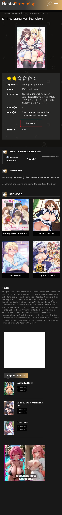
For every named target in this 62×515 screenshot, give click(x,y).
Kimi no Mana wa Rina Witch (35, 13)
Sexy (16, 320)
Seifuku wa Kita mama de (30, 404)
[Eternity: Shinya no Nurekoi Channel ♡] (15, 214)
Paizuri (14, 317)
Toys (49, 320)
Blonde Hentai (47, 294)
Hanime (22, 302)
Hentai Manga (42, 307)
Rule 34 (48, 317)
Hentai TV (34, 310)
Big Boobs (11, 294)
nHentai (45, 315)
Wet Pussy (20, 323)
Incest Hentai (29, 115)
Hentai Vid (43, 310)
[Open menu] (56, 3)
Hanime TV (31, 302)
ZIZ (23, 107)
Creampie (48, 297)
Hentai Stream (22, 310)
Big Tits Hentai (33, 294)
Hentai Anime (43, 304)
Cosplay (39, 297)
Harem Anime (51, 302)
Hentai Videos (14, 312)
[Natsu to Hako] (9, 388)
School (56, 317)
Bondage (11, 297)
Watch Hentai (9, 323)
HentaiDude (27, 312)
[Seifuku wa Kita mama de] (9, 408)
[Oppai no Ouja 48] (46, 256)
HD (17, 304)
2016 (24, 129)
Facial (37, 299)
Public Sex (39, 317)
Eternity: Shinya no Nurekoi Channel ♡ (20, 233)
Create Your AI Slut (46, 233)
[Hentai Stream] (19, 3)
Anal (24, 112)
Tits (44, 320)
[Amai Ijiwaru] (15, 256)
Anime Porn (44, 291)
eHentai (22, 299)
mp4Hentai (21, 315)
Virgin (55, 320)
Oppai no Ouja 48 (46, 275)
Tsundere (42, 115)
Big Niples (22, 294)
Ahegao (5, 291)
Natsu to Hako (25, 383)
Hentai (22, 304)
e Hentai (13, 299)
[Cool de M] (9, 427)
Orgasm (6, 317)
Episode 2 (22, 387)
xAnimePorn (31, 323)
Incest (35, 312)
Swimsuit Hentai (35, 320)
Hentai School (43, 112)
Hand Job (13, 302)
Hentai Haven (28, 307)
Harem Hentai (9, 304)
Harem (31, 112)
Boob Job (20, 297)
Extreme (29, 299)
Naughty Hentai (34, 315)
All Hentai (16, 13)
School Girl (7, 320)
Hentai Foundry (15, 307)
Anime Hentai (32, 291)
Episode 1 (22, 390)
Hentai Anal (31, 304)
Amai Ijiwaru (15, 275)
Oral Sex (53, 315)
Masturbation (9, 315)
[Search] (49, 3)
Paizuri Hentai (24, 317)
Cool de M (22, 422)
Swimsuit (23, 320)
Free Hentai (45, 299)
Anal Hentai (21, 291)
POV (32, 317)
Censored (31, 123)
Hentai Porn (54, 307)
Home (7, 13)
